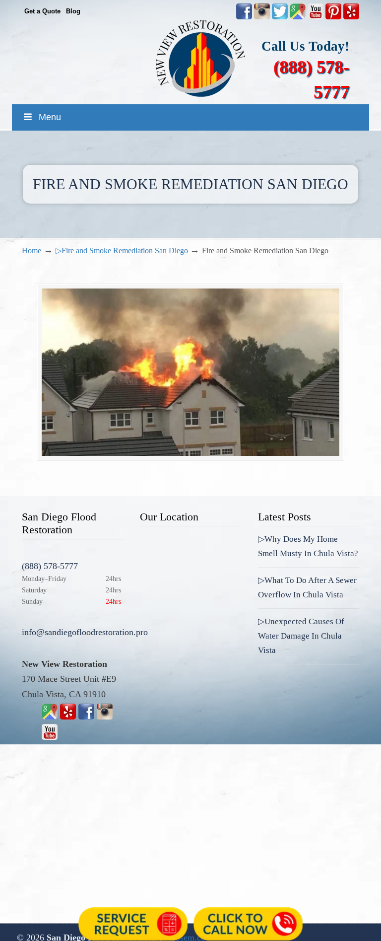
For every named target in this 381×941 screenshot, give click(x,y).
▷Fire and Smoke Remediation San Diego (122, 250)
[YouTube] (315, 17)
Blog (73, 11)
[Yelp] (68, 717)
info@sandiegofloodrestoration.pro (85, 632)
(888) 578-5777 (50, 566)
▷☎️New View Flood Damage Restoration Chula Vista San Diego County (200, 58)
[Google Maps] (50, 717)
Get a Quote (42, 11)
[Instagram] (105, 717)
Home (31, 250)
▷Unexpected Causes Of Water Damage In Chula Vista (301, 636)
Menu (50, 117)
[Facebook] (86, 717)
